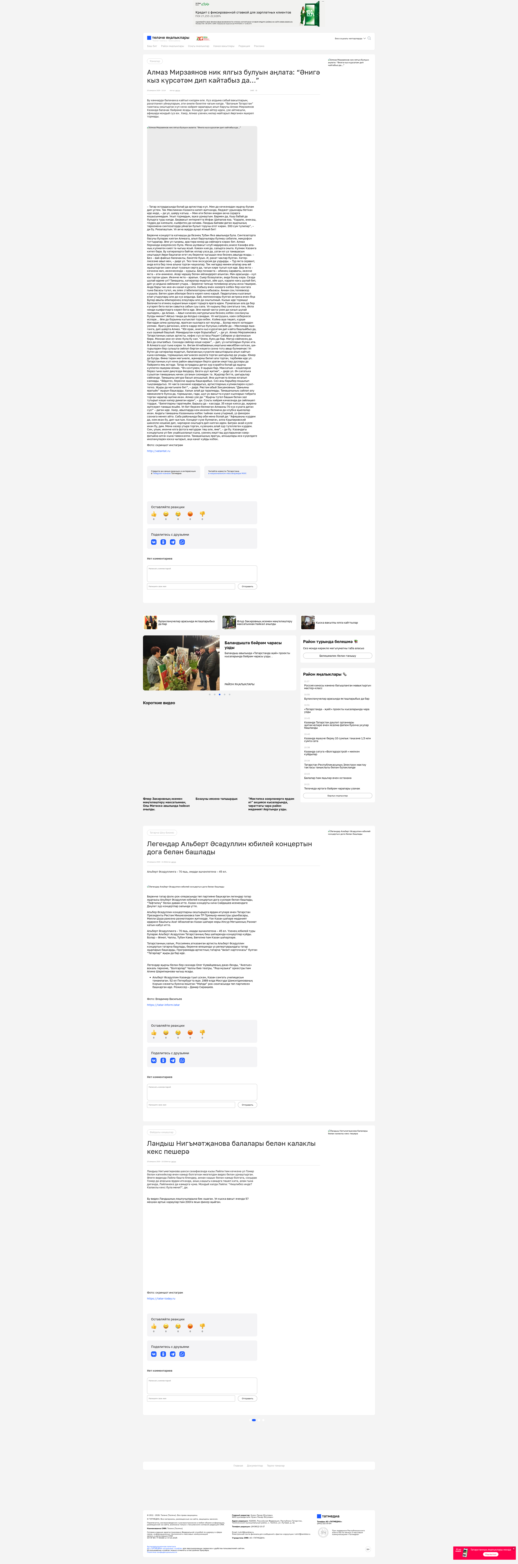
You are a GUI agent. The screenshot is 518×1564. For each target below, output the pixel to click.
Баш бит (152, 45)
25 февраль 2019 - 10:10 (156, 1161)
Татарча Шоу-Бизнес (162, 832)
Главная (238, 1465)
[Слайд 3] (219, 694)
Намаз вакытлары (223, 45)
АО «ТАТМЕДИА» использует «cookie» (164, 1548)
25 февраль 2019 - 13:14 (156, 90)
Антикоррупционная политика (161, 1546)
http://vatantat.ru (158, 450)
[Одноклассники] (163, 542)
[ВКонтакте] (153, 542)
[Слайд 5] (229, 694)
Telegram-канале (162, 473)
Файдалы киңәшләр (161, 1132)
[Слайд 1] (209, 694)
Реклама (259, 45)
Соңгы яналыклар (198, 45)
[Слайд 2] (214, 694)
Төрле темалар (276, 1465)
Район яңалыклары (172, 45)
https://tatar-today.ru (161, 1298)
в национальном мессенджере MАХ (227, 473)
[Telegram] (172, 542)
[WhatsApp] (182, 542)
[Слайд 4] (224, 694)
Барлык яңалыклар (338, 795)
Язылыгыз (490, 1554)
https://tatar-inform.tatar (163, 1004)
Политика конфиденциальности (162, 1552)
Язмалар (155, 61)
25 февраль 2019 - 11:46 (156, 862)
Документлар (255, 1465)
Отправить (247, 586)
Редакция (244, 45)
